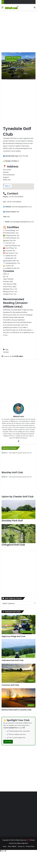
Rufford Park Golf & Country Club (16, 710)
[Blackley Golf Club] (18, 461)
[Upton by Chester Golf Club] (18, 485)
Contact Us (21, 846)
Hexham (6, 352)
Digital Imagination (22, 843)
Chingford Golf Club (13, 544)
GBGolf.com (18, 416)
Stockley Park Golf (12, 520)
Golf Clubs (17, 57)
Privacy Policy (30, 846)
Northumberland (11, 60)
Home (4, 846)
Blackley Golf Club (12, 472)
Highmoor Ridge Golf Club (13, 636)
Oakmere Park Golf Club (12, 660)
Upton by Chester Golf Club (17, 496)
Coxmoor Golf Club (10, 685)
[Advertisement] (18, 31)
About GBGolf (12, 846)
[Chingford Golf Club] (18, 533)
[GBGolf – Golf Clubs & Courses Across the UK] (13, 7)
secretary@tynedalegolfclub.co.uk (22, 222)
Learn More (8, 741)
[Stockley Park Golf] (18, 509)
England (8, 57)
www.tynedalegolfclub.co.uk (22, 207)
